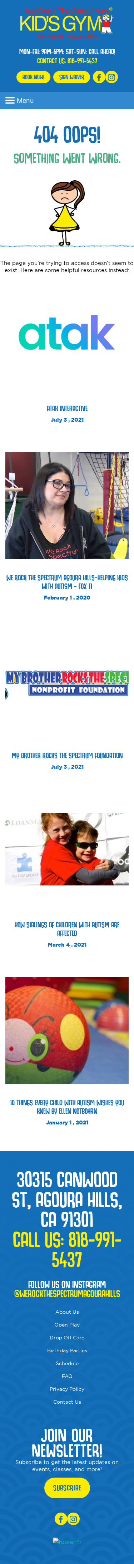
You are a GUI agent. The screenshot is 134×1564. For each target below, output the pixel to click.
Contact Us (67, 1402)
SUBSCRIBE (67, 1488)
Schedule (67, 1363)
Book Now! (33, 77)
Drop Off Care (67, 1337)
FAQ (67, 1376)
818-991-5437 (82, 60)
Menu (25, 100)
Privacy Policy (67, 1389)
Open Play (67, 1325)
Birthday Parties (67, 1350)
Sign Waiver (71, 77)
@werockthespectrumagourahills (67, 1293)
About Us (67, 1312)
